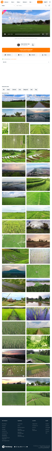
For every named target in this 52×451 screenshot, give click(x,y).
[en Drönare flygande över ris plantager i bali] (38, 183)
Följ (33, 45)
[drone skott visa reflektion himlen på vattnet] (13, 285)
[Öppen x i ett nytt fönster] (24, 446)
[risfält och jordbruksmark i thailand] (13, 299)
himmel (14, 89)
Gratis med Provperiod (26, 50)
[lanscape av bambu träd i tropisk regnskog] (5, 128)
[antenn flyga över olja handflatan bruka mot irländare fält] (38, 285)
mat (31, 89)
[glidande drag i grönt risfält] (13, 198)
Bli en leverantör (34, 429)
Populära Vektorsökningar (20, 429)
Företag (3, 428)
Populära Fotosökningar (20, 432)
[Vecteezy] (2, 2)
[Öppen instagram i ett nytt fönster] (16, 446)
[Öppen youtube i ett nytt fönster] (27, 446)
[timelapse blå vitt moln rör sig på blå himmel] (38, 327)
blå (3, 89)
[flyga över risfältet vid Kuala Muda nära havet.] (38, 169)
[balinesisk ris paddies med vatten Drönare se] (13, 155)
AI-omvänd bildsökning (4, 435)
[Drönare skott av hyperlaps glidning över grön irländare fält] (13, 270)
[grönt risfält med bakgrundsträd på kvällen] (13, 384)
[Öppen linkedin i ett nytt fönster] (18, 446)
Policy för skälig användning (42, 447)
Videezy (3, 427)
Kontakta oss (34, 425)
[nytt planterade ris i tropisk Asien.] (40, 255)
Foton (12, 2)
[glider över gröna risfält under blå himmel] (13, 100)
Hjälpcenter (34, 423)
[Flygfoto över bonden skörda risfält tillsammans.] (13, 370)
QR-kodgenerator (5, 440)
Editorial (25, 2)
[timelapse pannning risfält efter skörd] (38, 240)
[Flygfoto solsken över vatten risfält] (13, 183)
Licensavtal (19, 423)
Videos (18, 2)
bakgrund (26, 89)
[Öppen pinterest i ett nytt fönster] (20, 446)
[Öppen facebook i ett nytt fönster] (14, 446)
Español (46, 425)
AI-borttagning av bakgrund (6, 438)
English (46, 423)
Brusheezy (4, 423)
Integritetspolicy (46, 446)
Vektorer (6, 2)
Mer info (4, 61)
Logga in (45, 2)
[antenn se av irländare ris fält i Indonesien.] (19, 128)
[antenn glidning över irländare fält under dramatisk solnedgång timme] (13, 355)
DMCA (18, 425)
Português (47, 427)
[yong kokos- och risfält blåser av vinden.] (38, 384)
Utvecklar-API (5, 432)
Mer (30, 2)
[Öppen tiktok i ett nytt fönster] (22, 446)
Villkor (40, 446)
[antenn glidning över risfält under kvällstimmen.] (13, 169)
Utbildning (4, 430)
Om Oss (33, 427)
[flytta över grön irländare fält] (13, 114)
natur (8, 89)
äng (36, 89)
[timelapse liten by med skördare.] (38, 226)
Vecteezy (4, 425)
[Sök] (46, 5)
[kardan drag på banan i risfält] (38, 100)
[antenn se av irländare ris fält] (38, 198)
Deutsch (46, 428)
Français (46, 430)
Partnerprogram (20, 427)
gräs (20, 89)
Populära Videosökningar (20, 435)
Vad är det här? (13, 59)
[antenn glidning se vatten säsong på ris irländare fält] (38, 114)
